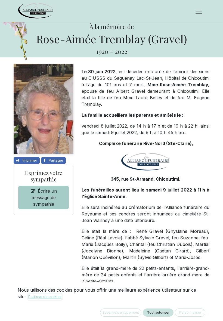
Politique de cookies (44, 297)
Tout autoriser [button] (158, 312)
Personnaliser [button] (190, 312)
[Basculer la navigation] (198, 11)
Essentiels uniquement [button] (121, 312)
